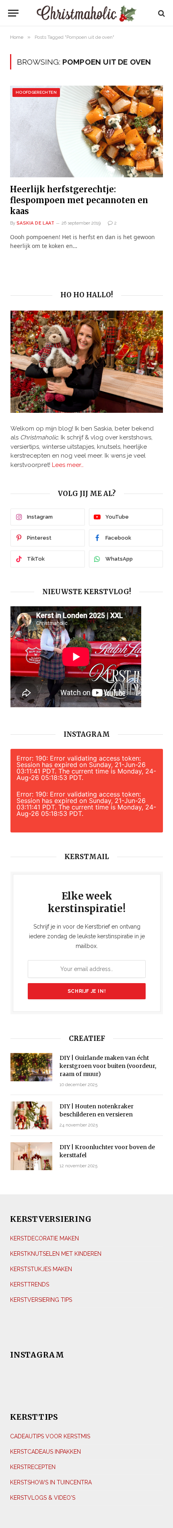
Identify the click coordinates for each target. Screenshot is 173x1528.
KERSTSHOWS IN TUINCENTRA (51, 1482)
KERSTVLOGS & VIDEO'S (42, 1497)
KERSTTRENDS (29, 1284)
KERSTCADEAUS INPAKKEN (45, 1451)
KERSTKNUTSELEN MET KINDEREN (55, 1254)
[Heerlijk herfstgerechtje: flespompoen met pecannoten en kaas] (86, 131)
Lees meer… (68, 465)
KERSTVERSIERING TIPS (41, 1300)
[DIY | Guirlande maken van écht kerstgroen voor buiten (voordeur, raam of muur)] (31, 1067)
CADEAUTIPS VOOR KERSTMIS (50, 1436)
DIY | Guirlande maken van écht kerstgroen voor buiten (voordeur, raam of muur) (108, 1066)
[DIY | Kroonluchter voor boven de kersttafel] (31, 1156)
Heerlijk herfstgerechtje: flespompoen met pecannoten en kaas (79, 200)
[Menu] (15, 13)
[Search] (161, 13)
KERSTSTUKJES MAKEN (41, 1269)
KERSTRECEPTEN (33, 1467)
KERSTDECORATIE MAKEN (44, 1238)
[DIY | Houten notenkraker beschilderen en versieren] (31, 1115)
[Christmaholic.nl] (86, 13)
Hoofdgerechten (36, 92)
